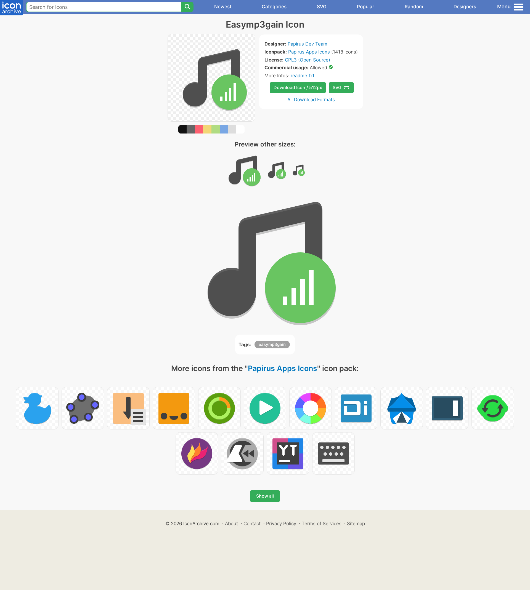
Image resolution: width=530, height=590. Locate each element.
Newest (222, 6)
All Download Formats (311, 99)
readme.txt (302, 75)
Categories (274, 6)
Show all (265, 496)
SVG (322, 6)
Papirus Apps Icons (309, 52)
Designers (465, 6)
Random (414, 6)
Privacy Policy (281, 523)
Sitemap (356, 523)
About (231, 523)
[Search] (187, 7)
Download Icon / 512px (298, 87)
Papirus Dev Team (307, 44)
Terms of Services (321, 523)
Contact (252, 523)
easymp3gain (272, 344)
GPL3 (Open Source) (307, 60)
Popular (365, 6)
